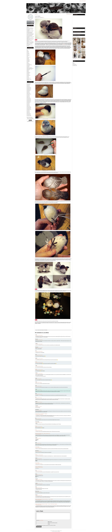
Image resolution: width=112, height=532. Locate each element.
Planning (28, 73)
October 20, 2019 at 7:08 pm (38, 495)
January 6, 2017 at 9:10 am (38, 487)
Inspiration (28, 66)
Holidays (28, 63)
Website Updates (29, 79)
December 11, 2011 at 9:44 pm (39, 414)
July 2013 (28, 91)
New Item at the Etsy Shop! (30, 33)
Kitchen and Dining (29, 67)
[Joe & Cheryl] (56, 8)
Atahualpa (59, 531)
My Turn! (36, 14)
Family (28, 57)
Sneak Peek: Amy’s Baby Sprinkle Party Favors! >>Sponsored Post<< (30, 32)
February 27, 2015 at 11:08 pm (39, 467)
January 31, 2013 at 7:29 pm (38, 430)
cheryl (43, 17)
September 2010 (29, 109)
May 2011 (28, 104)
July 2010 (28, 110)
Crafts (28, 54)
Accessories (28, 49)
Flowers (28, 59)
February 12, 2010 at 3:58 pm (38, 347)
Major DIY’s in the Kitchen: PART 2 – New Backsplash (30, 42)
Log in (74, 63)
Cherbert (28, 53)
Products (28, 74)
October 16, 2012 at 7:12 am (38, 422)
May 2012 (28, 96)
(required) (50, 521)
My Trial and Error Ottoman (30, 34)
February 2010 (29, 113)
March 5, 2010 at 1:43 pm (38, 386)
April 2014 (28, 86)
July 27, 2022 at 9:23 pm (38, 504)
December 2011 (29, 99)
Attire (27, 50)
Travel (28, 76)
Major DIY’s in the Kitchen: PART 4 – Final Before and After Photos (30, 38)
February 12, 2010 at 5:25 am (38, 335)
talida (36, 369)
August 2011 (28, 102)
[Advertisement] (30, 137)
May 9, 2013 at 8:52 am (38, 438)
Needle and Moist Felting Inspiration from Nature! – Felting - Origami (44, 499)
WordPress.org (75, 65)
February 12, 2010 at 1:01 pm (38, 339)
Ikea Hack (28, 65)
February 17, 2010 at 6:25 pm (38, 373)
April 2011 (28, 105)
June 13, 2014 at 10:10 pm (38, 458)
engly (36, 361)
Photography (28, 72)
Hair (27, 62)
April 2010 (28, 112)
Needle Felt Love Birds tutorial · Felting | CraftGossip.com (42, 433)
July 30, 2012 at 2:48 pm (38, 418)
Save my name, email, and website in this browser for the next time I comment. (46, 525)
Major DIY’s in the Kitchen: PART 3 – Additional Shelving (30, 40)
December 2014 (29, 83)
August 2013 (28, 90)
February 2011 (29, 106)
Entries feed (74, 64)
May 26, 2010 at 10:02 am (38, 406)
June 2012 (28, 95)
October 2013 (28, 89)
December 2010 (29, 107)
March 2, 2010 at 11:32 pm (38, 382)
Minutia (28, 70)
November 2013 (29, 88)
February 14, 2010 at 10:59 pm (39, 358)
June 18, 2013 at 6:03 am (38, 451)
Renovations (28, 75)
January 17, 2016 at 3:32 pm (38, 479)
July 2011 (28, 103)
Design (28, 55)
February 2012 (29, 98)
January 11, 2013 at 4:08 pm (38, 426)
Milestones (28, 69)
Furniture (28, 60)
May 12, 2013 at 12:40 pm (38, 447)
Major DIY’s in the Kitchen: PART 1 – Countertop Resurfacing (30, 43)
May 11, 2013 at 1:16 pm (38, 443)
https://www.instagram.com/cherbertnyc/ (77, 33)
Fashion (28, 58)
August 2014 (28, 84)
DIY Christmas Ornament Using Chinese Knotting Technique (30, 29)
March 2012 (28, 97)
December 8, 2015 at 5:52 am (38, 474)
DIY (27, 56)
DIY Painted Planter (29, 35)
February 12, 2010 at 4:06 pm (38, 351)
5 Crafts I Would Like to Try (38, 466)
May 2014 (28, 85)
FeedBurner (31, 121)
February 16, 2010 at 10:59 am (39, 362)
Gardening (28, 61)
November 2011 (29, 100)
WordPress (56, 531)
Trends (28, 77)
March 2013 (28, 93)
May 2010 (28, 111)
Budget (28, 51)
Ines (36, 454)
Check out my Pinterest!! (75, 36)
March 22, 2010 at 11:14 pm (38, 394)
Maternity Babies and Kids (30, 68)
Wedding (28, 80)
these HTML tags (41, 520)
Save (36, 39)
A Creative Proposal (68, 14)
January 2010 (28, 114)
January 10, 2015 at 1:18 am (38, 463)
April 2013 (28, 92)
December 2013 (29, 87)
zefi (35, 429)
